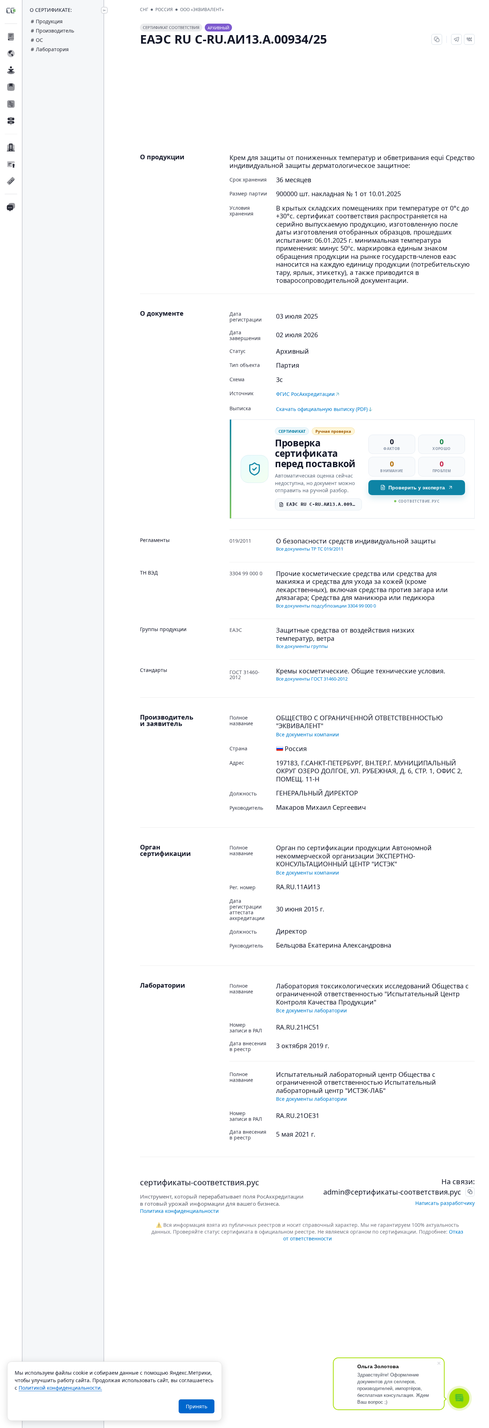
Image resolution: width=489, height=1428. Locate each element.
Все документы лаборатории (311, 1010)
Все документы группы (302, 646)
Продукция (49, 21)
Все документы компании (307, 734)
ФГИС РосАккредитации (305, 394)
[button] (456, 39)
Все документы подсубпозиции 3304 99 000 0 (326, 605)
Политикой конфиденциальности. (60, 1387)
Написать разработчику (445, 1203)
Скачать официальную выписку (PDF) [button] (322, 409)
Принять (196, 1406)
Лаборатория (52, 49)
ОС (39, 40)
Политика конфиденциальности (179, 1210)
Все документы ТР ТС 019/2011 (309, 549)
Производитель (55, 30)
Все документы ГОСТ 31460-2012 (312, 679)
